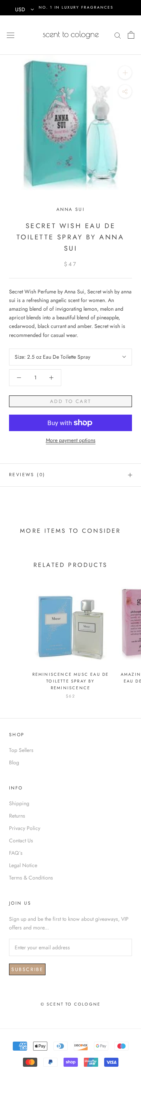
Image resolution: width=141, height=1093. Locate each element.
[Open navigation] (10, 35)
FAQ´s (16, 853)
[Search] (117, 35)
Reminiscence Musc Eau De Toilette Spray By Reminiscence (70, 681)
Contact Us (21, 840)
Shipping (19, 803)
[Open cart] (131, 35)
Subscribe (27, 969)
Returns (17, 815)
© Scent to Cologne (71, 1004)
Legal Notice (23, 865)
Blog (14, 762)
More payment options (71, 440)
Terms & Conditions (31, 877)
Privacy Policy (24, 828)
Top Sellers (21, 750)
